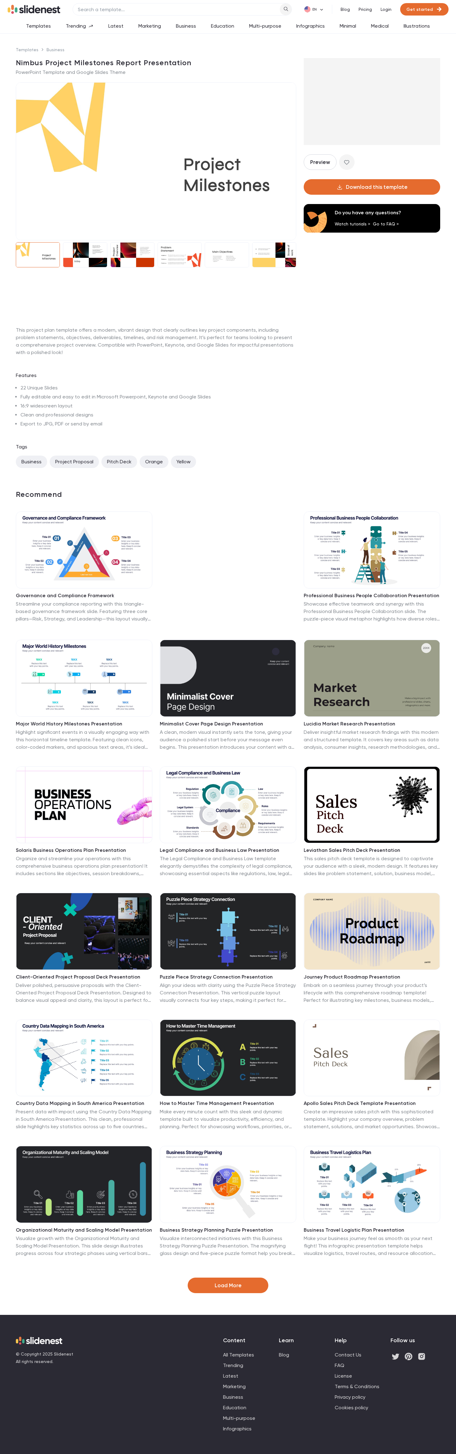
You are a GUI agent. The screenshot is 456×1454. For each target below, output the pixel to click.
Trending (76, 26)
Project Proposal (74, 462)
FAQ (339, 1365)
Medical (380, 26)
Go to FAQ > (386, 223)
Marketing (149, 26)
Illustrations (417, 26)
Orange (154, 462)
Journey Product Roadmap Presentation (352, 977)
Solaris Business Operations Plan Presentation (71, 850)
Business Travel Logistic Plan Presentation (354, 1230)
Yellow (183, 462)
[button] (24, 161)
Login (386, 9)
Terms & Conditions (357, 1386)
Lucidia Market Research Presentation (349, 724)
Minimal (348, 26)
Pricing (365, 9)
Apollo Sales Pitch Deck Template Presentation (360, 1103)
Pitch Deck (119, 462)
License (343, 1376)
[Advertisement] (156, 326)
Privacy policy (350, 1397)
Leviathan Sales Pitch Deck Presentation (352, 850)
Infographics (310, 26)
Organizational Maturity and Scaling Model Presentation (84, 1230)
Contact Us (348, 1355)
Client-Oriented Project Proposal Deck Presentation (78, 977)
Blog (345, 9)
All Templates (238, 1355)
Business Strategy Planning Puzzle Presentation (216, 1230)
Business (186, 26)
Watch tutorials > (352, 223)
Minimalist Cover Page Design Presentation (211, 724)
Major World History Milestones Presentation (69, 724)
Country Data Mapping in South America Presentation (80, 1103)
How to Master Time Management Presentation (217, 1103)
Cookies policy (351, 1408)
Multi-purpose (265, 26)
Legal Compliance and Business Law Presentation (219, 850)
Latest (115, 26)
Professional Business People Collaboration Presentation (371, 595)
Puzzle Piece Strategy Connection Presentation (216, 977)
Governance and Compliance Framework (65, 595)
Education (222, 26)
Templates (38, 26)
